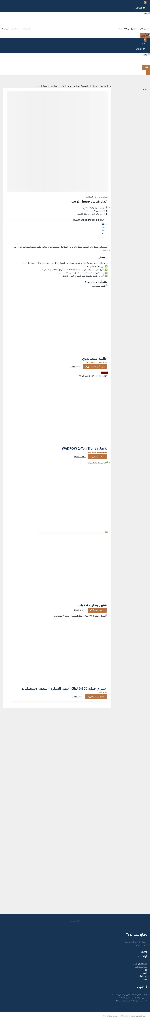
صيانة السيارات (29, 247)
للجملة (143, 43)
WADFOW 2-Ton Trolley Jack (84, 448)
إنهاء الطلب (142, 976)
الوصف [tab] (105, 250)
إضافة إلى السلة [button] (98, 696)
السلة (144, 973)
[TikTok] (144, 952)
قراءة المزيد (99, 456)
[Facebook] (146, 952)
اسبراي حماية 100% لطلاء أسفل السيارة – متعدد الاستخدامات (64, 688)
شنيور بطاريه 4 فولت (92, 605)
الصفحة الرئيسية (140, 963)
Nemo (105, 1016)
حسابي (144, 979)
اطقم (39, 247)
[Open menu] (148, 72)
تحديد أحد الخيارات (97, 366)
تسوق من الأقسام (127, 28)
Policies (143, 970)
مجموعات (27, 28)
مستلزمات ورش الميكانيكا (97, 197)
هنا (117, 1001)
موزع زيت (18, 247)
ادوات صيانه (48, 247)
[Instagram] (142, 952)
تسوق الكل (144, 28)
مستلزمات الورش (11, 28)
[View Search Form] (145, 2)
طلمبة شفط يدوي (94, 358)
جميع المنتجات (141, 967)
